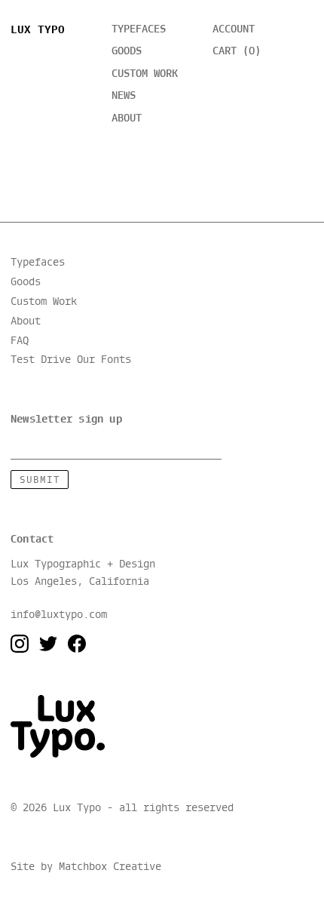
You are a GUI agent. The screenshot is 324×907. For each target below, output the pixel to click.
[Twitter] (48, 644)
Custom (145, 74)
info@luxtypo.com (59, 615)
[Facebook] (77, 644)
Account (233, 29)
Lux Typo (38, 30)
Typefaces (139, 29)
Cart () (236, 51)
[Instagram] (20, 644)
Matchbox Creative (110, 867)
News (124, 96)
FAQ (20, 341)
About (127, 118)
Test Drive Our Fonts (71, 360)
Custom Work (44, 302)
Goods (127, 51)
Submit (40, 480)
